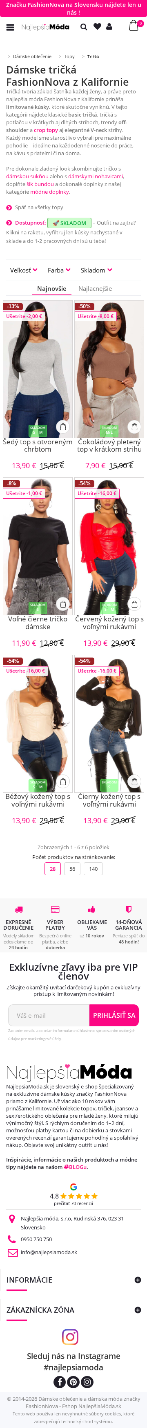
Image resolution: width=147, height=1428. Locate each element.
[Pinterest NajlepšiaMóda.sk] (73, 1383)
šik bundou (40, 184)
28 (53, 868)
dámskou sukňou (27, 176)
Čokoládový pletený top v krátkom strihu (109, 446)
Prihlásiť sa (114, 1015)
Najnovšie (52, 288)
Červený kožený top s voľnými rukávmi (109, 623)
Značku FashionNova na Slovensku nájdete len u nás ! (73, 8)
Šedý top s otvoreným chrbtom (38, 446)
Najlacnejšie (95, 288)
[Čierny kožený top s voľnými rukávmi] (109, 723)
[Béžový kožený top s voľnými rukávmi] (37, 723)
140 (93, 868)
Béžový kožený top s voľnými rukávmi (37, 801)
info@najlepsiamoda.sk (49, 1252)
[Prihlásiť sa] (111, 26)
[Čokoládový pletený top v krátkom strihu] (109, 369)
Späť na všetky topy (39, 207)
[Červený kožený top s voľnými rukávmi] (109, 546)
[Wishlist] (99, 26)
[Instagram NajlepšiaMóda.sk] (87, 1383)
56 (72, 868)
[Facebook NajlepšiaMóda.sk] (59, 1383)
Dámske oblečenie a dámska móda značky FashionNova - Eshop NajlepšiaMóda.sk (83, 1402)
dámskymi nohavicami (95, 176)
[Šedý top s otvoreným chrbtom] (37, 369)
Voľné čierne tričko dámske (37, 623)
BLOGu (78, 1167)
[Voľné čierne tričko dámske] (37, 546)
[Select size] (63, 427)
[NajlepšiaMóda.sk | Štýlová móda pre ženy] (45, 27)
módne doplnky (49, 191)
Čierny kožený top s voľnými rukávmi (109, 801)
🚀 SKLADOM (69, 223)
